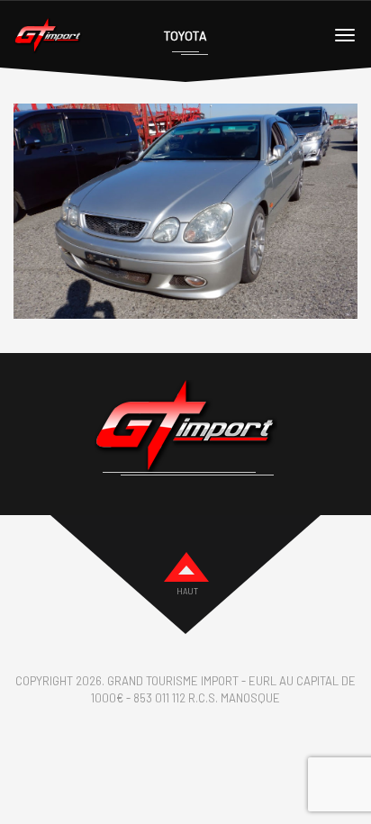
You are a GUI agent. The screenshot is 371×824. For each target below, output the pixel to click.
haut (187, 591)
